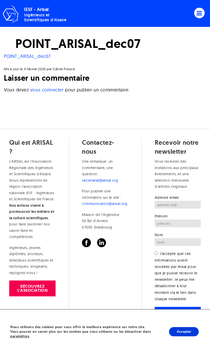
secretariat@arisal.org (100, 180)
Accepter (184, 331)
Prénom (161, 216)
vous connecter (47, 90)
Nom (159, 235)
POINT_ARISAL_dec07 (27, 56)
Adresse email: (167, 197)
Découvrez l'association (32, 288)
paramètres (19, 336)
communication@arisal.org (104, 203)
